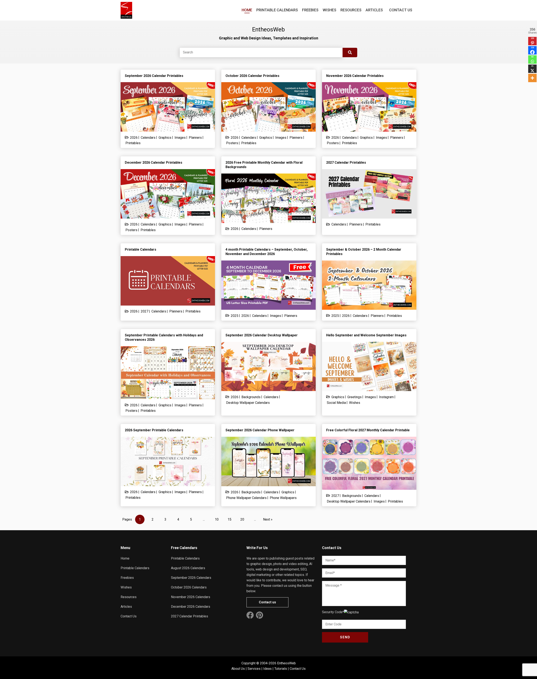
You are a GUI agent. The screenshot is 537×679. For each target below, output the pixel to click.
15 (229, 519)
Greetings (354, 397)
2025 (234, 316)
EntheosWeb (286, 663)
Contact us (267, 602)
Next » (267, 519)
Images (180, 138)
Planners (195, 138)
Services (254, 669)
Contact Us (400, 10)
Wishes (329, 10)
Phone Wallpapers (283, 498)
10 (217, 519)
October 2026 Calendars (189, 587)
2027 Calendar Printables (189, 616)
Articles (374, 10)
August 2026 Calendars (188, 568)
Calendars (148, 138)
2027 (144, 311)
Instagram (386, 397)
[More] (532, 78)
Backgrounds (251, 397)
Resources (350, 10)
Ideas (267, 669)
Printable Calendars (277, 10)
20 (242, 519)
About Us (238, 669)
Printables (133, 143)
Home (247, 10)
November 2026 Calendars (190, 597)
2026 (134, 138)
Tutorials (280, 669)
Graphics (165, 138)
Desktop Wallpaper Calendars (248, 403)
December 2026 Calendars (190, 607)
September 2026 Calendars (191, 578)
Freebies (310, 10)
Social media (336, 403)
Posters (232, 143)
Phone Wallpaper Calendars (246, 498)
